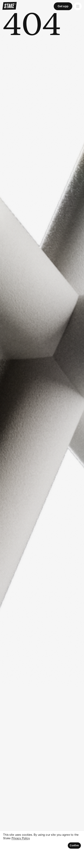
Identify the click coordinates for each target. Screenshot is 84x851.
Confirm (74, 845)
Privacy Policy (21, 838)
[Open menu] (78, 6)
